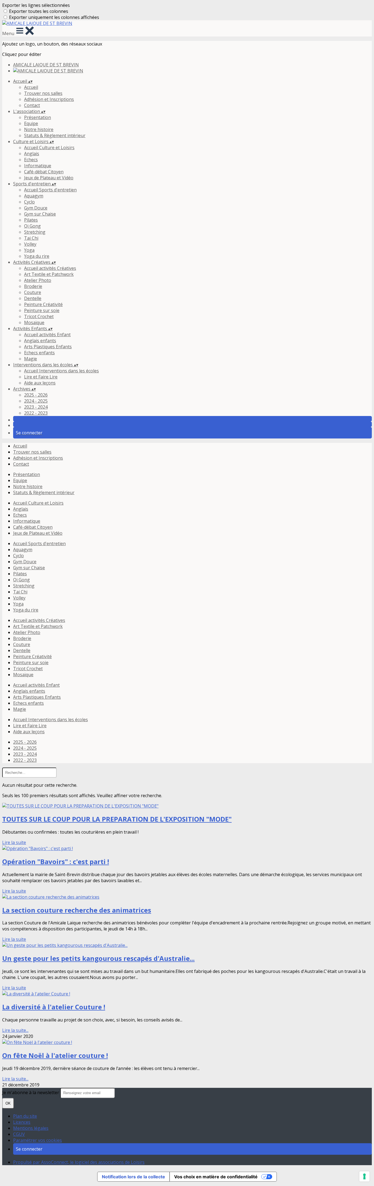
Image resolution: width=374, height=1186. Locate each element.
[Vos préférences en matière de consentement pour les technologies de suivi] (364, 1176)
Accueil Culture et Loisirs (49, 148)
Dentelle (32, 298)
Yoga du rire (36, 256)
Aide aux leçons (40, 383)
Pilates (31, 220)
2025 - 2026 (36, 395)
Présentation (37, 117)
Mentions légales (30, 1128)
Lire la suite (14, 842)
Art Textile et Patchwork (49, 274)
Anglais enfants (40, 341)
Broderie (33, 286)
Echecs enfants (39, 353)
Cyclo (29, 202)
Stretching (34, 232)
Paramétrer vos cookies (37, 1140)
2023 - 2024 (36, 407)
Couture (32, 292)
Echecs (31, 160)
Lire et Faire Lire (40, 377)
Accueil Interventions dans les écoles (61, 371)
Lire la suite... (15, 1030)
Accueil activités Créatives (50, 268)
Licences (21, 1122)
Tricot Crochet (39, 316)
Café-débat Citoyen (44, 172)
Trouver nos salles (43, 93)
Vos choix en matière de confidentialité (216, 1176)
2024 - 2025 (36, 401)
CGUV (19, 1134)
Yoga (29, 250)
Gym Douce (35, 208)
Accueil (31, 87)
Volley (30, 244)
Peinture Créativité (43, 304)
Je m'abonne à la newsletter (31, 1092)
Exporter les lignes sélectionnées (36, 5)
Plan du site (25, 1116)
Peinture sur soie (41, 310)
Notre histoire (38, 129)
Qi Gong (32, 226)
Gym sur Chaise (40, 214)
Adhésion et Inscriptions (49, 99)
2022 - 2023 (36, 413)
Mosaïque (34, 322)
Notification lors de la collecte (133, 1176)
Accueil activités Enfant (47, 335)
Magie (30, 359)
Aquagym (33, 196)
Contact (32, 105)
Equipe (31, 123)
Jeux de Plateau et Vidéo (48, 178)
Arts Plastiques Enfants (48, 347)
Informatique (37, 166)
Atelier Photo (37, 280)
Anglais (31, 154)
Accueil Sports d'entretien (50, 190)
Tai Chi (31, 238)
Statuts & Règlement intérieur (54, 135)
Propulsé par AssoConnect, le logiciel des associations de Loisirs (79, 1162)
